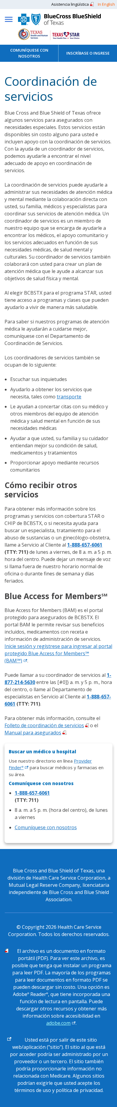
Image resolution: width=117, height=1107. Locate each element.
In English (106, 4)
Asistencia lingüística (70, 4)
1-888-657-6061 (84, 545)
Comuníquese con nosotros (29, 53)
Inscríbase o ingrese (88, 53)
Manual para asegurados (32, 732)
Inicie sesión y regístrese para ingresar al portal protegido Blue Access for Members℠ (58, 653)
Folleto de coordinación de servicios (44, 725)
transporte (69, 396)
